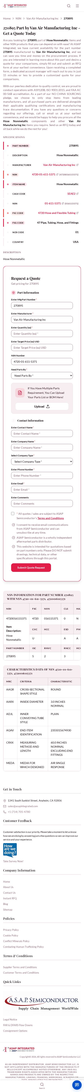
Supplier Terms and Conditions (20, 967)
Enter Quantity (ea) (22, 327)
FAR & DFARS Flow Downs (18, 1025)
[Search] (68, 5)
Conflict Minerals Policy (16, 941)
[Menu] (77, 5)
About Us (8, 887)
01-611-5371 (53, 203)
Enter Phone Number (23, 469)
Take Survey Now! (13, 861)
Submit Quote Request (31, 567)
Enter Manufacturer (22, 313)
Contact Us (9, 892)
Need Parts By (19, 369)
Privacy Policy (11, 929)
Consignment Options (15, 1030)
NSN (18, 18)
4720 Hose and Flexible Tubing (56, 212)
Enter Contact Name (22, 427)
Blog (5, 904)
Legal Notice (10, 1019)
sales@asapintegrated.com (23, 806)
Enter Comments (20, 497)
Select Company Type (22, 455)
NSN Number (18, 355)
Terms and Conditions (51, 518)
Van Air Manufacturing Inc (42, 18)
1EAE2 (71, 193)
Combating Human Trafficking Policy (23, 946)
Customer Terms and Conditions (21, 972)
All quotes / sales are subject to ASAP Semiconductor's (40, 516)
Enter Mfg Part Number (24, 299)
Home (7, 18)
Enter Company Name (23, 441)
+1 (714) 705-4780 (19, 811)
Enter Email (17, 483)
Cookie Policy (10, 935)
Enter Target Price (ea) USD (25, 341)
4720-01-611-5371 (43, 174)
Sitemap (7, 909)
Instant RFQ (10, 898)
